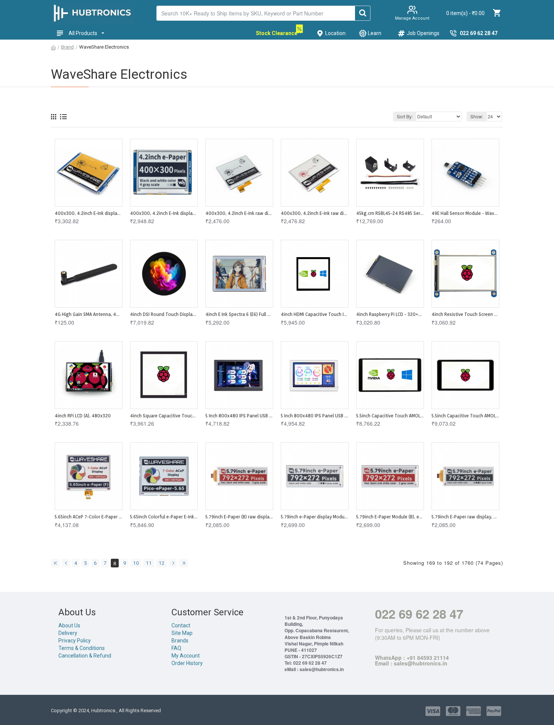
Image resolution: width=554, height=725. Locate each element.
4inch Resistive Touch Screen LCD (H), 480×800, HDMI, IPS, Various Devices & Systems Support (465, 314)
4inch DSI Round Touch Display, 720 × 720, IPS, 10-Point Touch (164, 314)
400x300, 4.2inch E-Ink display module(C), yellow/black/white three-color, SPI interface (88, 213)
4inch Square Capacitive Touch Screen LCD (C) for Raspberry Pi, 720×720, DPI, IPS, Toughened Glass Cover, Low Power (164, 415)
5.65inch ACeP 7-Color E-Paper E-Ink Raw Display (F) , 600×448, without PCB (88, 517)
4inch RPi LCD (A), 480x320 (83, 415)
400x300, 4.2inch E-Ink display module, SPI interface (164, 213)
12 (162, 563)
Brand (67, 47)
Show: (476, 116)
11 (149, 563)
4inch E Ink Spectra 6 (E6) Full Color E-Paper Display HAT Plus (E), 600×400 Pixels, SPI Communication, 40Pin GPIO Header (239, 314)
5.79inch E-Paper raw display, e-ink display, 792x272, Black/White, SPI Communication (465, 517)
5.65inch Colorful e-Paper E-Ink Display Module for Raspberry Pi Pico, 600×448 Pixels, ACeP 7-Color (164, 517)
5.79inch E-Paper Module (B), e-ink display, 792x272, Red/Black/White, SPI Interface (390, 517)
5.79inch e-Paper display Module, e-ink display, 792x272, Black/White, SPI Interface (315, 517)
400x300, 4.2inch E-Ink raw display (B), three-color (315, 213)
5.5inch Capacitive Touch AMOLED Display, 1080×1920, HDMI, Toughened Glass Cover (390, 415)
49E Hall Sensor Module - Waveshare (465, 213)
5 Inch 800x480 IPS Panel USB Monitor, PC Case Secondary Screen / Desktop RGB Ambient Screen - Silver (315, 415)
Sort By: (405, 116)
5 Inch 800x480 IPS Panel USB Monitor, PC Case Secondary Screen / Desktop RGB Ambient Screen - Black (239, 415)
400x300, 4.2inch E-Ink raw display (239, 213)
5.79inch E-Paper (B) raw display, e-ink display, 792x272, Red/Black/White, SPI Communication (239, 517)
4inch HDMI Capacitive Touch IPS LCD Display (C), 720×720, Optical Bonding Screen (315, 314)
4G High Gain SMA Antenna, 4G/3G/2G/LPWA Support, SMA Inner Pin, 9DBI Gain (88, 314)
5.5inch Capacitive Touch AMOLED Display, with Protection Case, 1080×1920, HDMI (465, 415)
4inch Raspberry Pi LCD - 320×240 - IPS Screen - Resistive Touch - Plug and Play (390, 314)
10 (136, 563)
